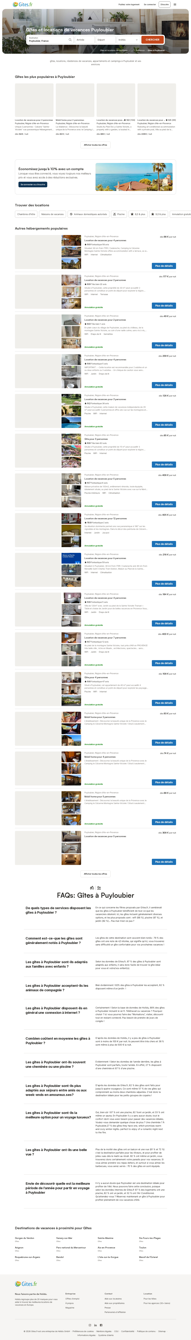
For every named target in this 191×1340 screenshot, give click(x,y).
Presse (108, 1307)
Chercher (152, 39)
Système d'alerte (106, 1335)
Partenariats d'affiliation (115, 1312)
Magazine (69, 1307)
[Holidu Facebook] (101, 1325)
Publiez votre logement (129, 4)
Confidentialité (127, 1331)
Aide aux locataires (113, 1298)
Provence (140, 50)
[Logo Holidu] (26, 4)
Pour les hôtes (150, 1298)
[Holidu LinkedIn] (95, 1325)
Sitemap (162, 1331)
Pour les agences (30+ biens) (157, 1303)
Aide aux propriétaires (114, 1303)
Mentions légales (104, 1331)
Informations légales (86, 1335)
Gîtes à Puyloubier (156, 50)
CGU (116, 1331)
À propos (69, 1303)
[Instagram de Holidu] (89, 1325)
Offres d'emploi (72, 1298)
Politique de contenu (146, 1331)
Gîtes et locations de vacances (114, 50)
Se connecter (150, 4)
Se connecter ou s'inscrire (33, 184)
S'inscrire (165, 4)
